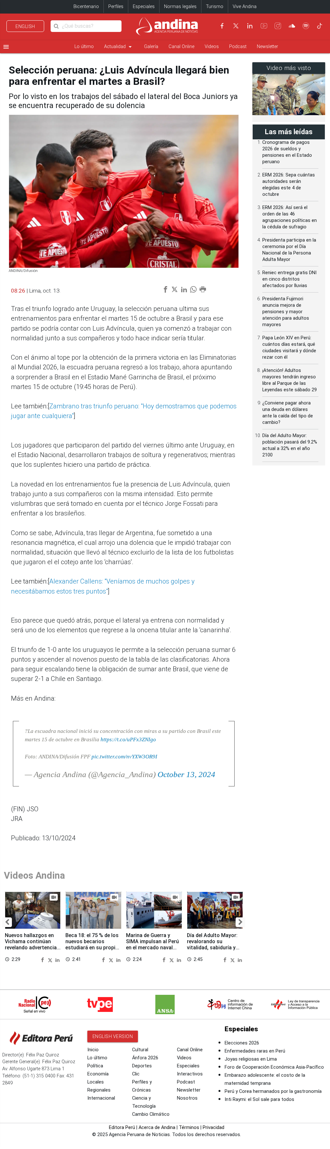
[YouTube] (263, 25)
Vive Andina (245, 6)
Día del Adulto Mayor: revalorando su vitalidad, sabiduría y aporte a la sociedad (212, 944)
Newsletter (267, 46)
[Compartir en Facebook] (43, 959)
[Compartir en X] (50, 959)
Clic (136, 1074)
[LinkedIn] (249, 25)
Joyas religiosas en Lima (251, 1059)
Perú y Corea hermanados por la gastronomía (273, 1091)
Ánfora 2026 (145, 1058)
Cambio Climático (151, 1114)
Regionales (99, 1090)
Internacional (101, 1098)
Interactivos (190, 1074)
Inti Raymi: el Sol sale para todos (259, 1099)
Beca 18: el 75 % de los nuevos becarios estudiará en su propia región (92, 944)
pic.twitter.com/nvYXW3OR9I (124, 756)
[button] (7, 922)
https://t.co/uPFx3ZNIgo (128, 739)
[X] (235, 25)
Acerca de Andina (157, 1127)
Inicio (93, 1050)
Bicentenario (86, 6)
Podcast (238, 46)
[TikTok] (319, 25)
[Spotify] (305, 25)
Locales (95, 1082)
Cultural (140, 1050)
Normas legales (180, 6)
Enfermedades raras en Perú (255, 1051)
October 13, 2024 (186, 774)
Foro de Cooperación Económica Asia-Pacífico (274, 1067)
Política (95, 1066)
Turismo (214, 6)
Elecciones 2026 (242, 1043)
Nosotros (187, 1098)
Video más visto (289, 68)
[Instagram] (277, 25)
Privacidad (213, 1127)
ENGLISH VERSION (112, 1036)
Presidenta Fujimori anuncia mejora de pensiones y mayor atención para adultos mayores (285, 311)
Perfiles (115, 6)
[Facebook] (222, 25)
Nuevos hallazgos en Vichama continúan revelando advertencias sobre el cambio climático (32, 947)
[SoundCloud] (292, 25)
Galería (151, 46)
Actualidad (119, 46)
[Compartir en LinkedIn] (57, 959)
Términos (189, 1127)
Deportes (142, 1066)
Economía (98, 1074)
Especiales (144, 6)
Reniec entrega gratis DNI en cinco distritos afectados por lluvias (289, 279)
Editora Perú (122, 1127)
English (25, 26)
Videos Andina (34, 875)
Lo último (84, 46)
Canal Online (181, 46)
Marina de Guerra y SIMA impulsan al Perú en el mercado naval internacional (152, 944)
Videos (212, 46)
